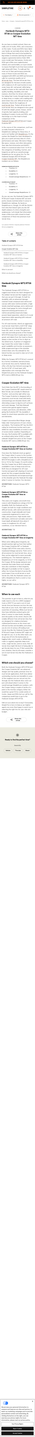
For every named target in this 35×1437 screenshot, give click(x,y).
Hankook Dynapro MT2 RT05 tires (12, 245)
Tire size (18, 750)
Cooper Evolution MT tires (10, 249)
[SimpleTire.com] (9, 8)
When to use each (7, 269)
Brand (27, 750)
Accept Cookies (17, 1433)
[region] (17, 1417)
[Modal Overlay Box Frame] (17, 2)
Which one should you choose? (11, 273)
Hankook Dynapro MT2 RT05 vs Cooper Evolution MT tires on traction (16, 253)
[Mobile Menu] (32, 8)
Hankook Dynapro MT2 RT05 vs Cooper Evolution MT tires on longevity (16, 265)
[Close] (33, 1401)
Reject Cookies (17, 1428)
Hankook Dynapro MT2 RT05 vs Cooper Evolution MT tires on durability (16, 259)
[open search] (20, 8)
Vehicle (8, 750)
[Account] (24, 8)
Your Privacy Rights (17, 1424)
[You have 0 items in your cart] (28, 8)
